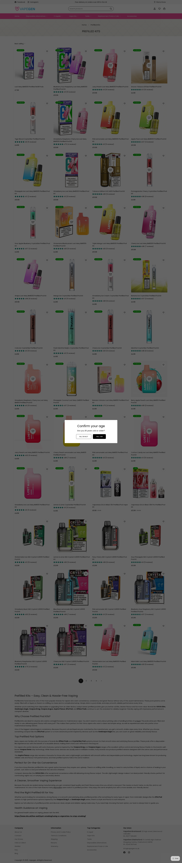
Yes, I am (99, 436)
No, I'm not (83, 436)
